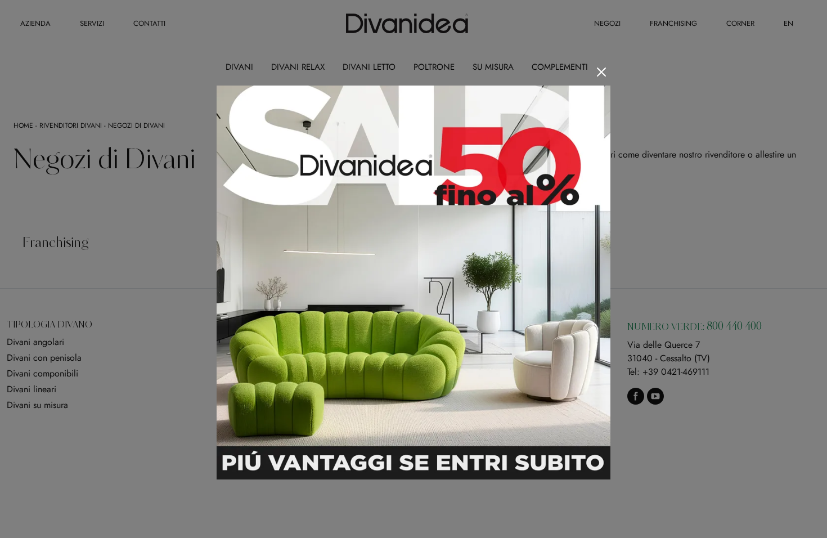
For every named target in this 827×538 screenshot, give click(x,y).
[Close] (601, 72)
